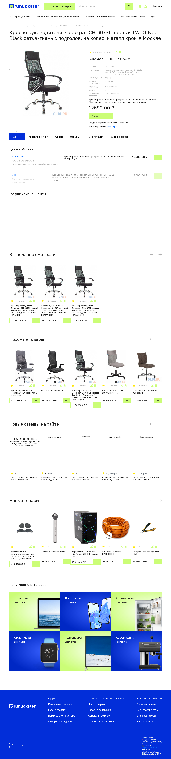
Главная (13, 26)
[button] (10, 16)
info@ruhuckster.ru (150, 752)
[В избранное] (119, 52)
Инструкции (96, 136)
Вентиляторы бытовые (132, 16)
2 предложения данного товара (113, 123)
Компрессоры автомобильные (106, 698)
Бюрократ (113, 126)
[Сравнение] (145, 6)
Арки (153, 16)
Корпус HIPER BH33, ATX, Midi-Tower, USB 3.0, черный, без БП (85, 554)
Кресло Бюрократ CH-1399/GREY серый (112, 391)
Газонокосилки (57, 709)
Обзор (59, 136)
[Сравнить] (116, 52)
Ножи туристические (149, 698)
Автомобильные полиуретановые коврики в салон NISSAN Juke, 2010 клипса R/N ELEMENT (24, 555)
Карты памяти (145, 721)
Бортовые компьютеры (61, 715)
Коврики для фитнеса (101, 721)
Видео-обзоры (119, 136)
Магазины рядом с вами (23, 160)
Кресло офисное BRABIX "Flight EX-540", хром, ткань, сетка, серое (24, 392)
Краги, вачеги (22, 16)
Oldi (14, 174)
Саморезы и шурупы (60, 721)
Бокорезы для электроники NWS (146, 553)
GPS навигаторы (146, 715)
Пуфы (51, 698)
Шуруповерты (96, 704)
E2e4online (18, 156)
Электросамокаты (147, 709)
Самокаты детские (99, 715)
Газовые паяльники (99, 709)
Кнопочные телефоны (61, 704)
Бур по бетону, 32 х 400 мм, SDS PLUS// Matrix (24, 478)
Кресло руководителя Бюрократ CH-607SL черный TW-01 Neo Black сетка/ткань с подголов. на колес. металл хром (24, 310)
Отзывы (74, 136)
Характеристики (38, 136)
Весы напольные (146, 704)
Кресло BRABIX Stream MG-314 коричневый (146, 391)
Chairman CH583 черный (52, 390)
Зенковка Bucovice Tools (53, 552)
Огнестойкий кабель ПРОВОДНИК (111, 553)
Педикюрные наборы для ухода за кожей (57, 16)
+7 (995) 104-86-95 (150, 748)
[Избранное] (140, 6)
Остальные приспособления (100, 16)
